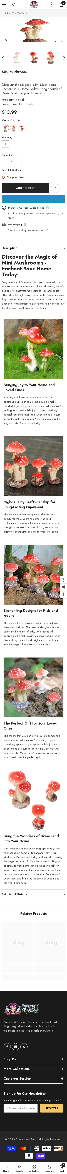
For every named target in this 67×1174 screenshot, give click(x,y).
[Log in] (52, 4)
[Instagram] (15, 1046)
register (52, 1108)
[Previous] (55, 41)
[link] (17, 970)
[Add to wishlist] (55, 188)
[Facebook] (7, 1046)
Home (5, 12)
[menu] (4, 4)
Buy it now (33, 199)
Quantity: (7, 155)
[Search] (14, 5)
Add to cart (25, 188)
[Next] (62, 41)
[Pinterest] (24, 1046)
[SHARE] (62, 188)
